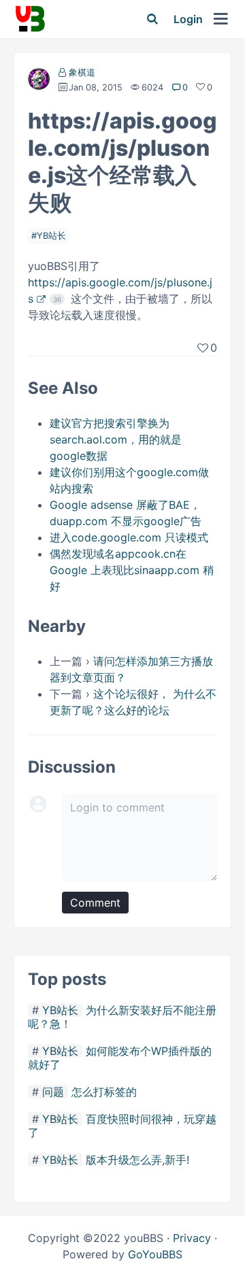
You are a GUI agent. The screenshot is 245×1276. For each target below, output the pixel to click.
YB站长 (51, 236)
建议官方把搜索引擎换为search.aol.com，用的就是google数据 (116, 439)
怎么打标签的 (104, 1091)
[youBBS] (30, 19)
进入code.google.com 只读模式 (129, 537)
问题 (53, 1091)
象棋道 (82, 72)
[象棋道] (39, 82)
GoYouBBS (155, 1254)
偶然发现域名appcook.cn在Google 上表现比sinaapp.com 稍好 (132, 570)
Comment (95, 902)
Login (188, 19)
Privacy (192, 1238)
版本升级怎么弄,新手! (137, 1159)
